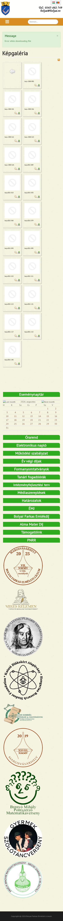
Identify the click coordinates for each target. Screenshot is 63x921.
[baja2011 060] (12, 210)
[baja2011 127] (12, 322)
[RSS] (58, 59)
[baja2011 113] (12, 294)
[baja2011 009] (32, 155)
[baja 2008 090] (32, 71)
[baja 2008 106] (32, 99)
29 (47, 423)
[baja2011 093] (12, 238)
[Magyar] (53, 2)
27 (31, 423)
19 (23, 420)
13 (31, 416)
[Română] (58, 2)
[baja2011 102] (12, 266)
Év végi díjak (31, 461)
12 (23, 416)
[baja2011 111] (32, 266)
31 (7, 427)
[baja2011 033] (32, 182)
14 (39, 416)
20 (31, 420)
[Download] (38, 85)
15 (47, 416)
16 (56, 416)
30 (56, 423)
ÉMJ (32, 508)
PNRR (31, 540)
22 (47, 420)
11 (15, 416)
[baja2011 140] (12, 350)
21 (39, 420)
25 (15, 423)
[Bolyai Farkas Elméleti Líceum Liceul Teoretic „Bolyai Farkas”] (7, 8)
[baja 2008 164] (12, 155)
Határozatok (31, 500)
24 (7, 423)
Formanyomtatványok (31, 469)
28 (39, 423)
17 (7, 420)
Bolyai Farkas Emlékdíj (31, 516)
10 (7, 416)
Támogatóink (31, 532)
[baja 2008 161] (12, 127)
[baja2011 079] (32, 210)
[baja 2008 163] (32, 127)
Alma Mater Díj (31, 524)
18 (15, 420)
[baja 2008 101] (12, 99)
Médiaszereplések (31, 492)
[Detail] (35, 85)
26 (23, 423)
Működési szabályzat (31, 453)
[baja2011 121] (32, 294)
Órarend (31, 437)
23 (56, 420)
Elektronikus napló (31, 445)
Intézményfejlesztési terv (31, 485)
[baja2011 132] (32, 322)
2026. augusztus (28, 401)
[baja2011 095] (32, 238)
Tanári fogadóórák (31, 477)
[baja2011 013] (12, 182)
